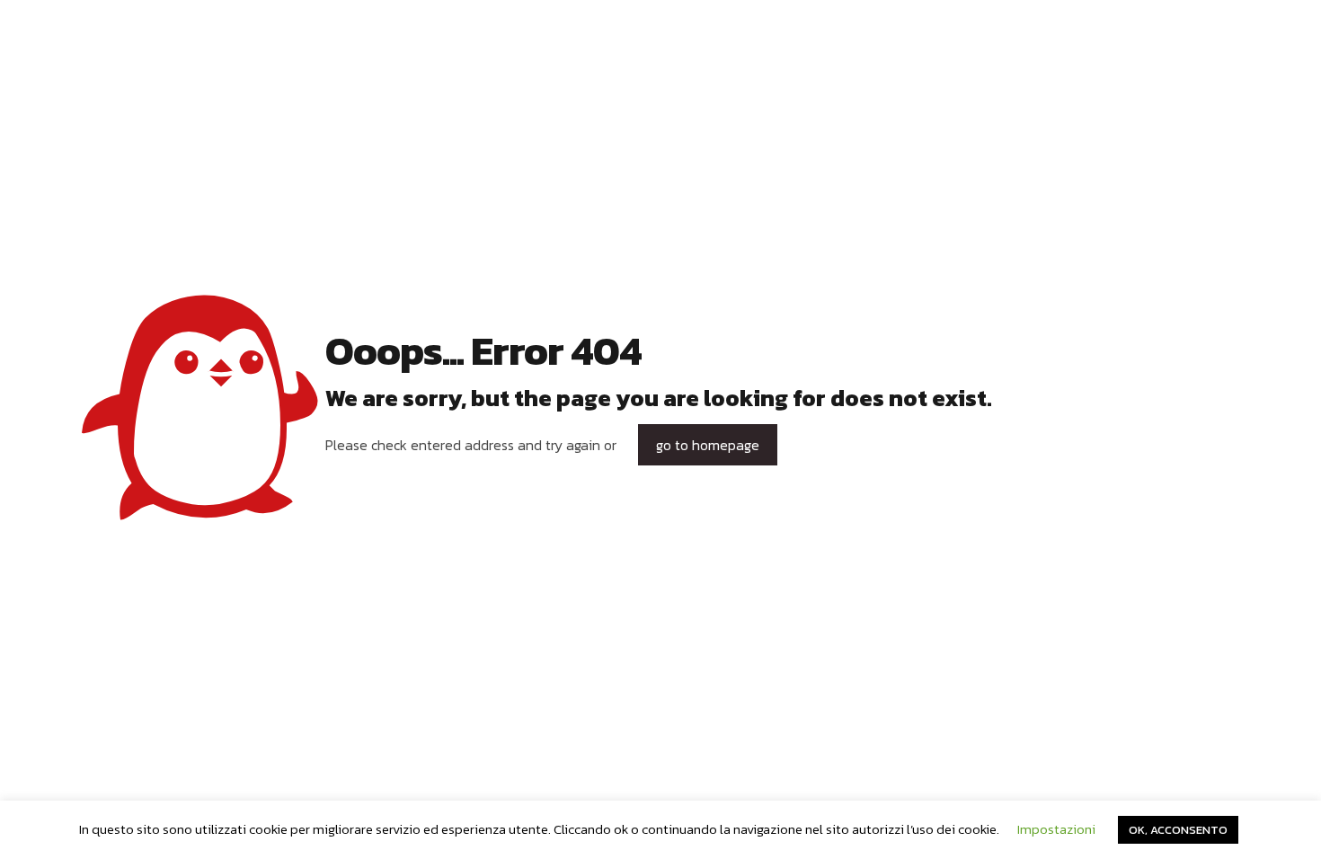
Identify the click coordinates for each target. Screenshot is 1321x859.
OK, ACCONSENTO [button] (1178, 829)
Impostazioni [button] (1056, 829)
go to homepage (707, 445)
